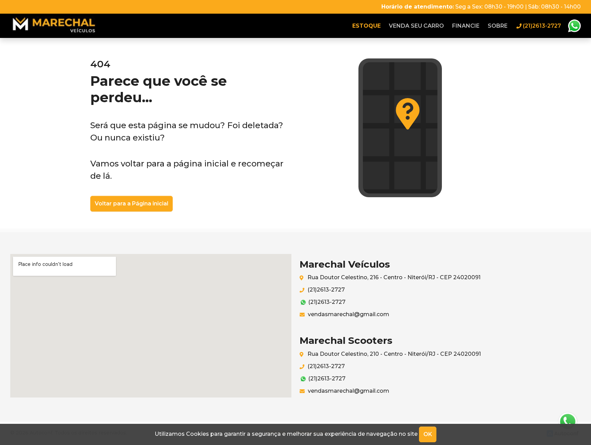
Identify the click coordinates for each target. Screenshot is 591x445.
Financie (466, 26)
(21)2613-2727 (325, 289)
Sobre (498, 26)
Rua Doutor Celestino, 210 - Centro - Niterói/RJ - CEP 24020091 (393, 354)
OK (427, 434)
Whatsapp (574, 26)
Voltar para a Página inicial (131, 203)
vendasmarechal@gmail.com (347, 314)
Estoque (366, 26)
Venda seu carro (416, 26)
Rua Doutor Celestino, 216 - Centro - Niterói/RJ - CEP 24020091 (393, 277)
